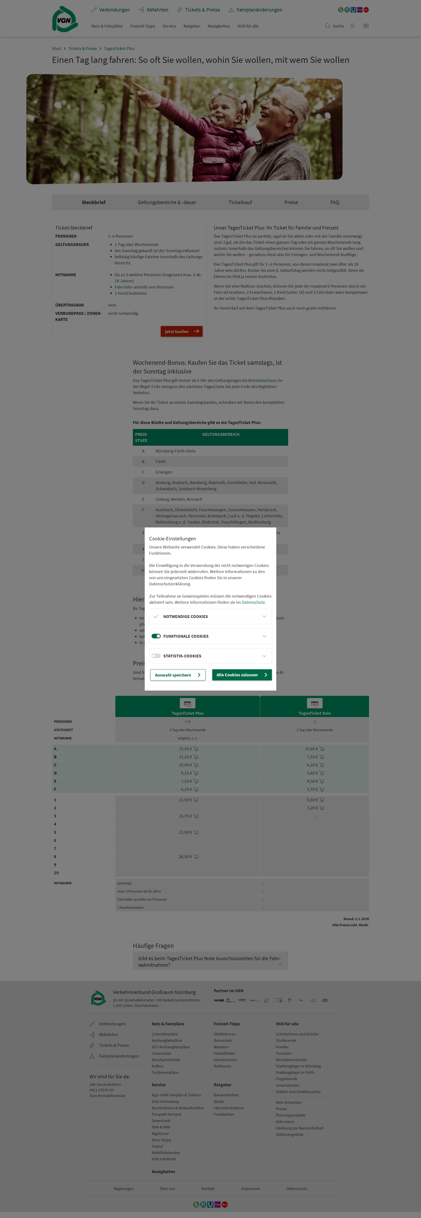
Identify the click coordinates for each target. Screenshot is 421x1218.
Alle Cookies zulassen (237, 674)
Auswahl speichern (173, 675)
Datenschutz (253, 602)
